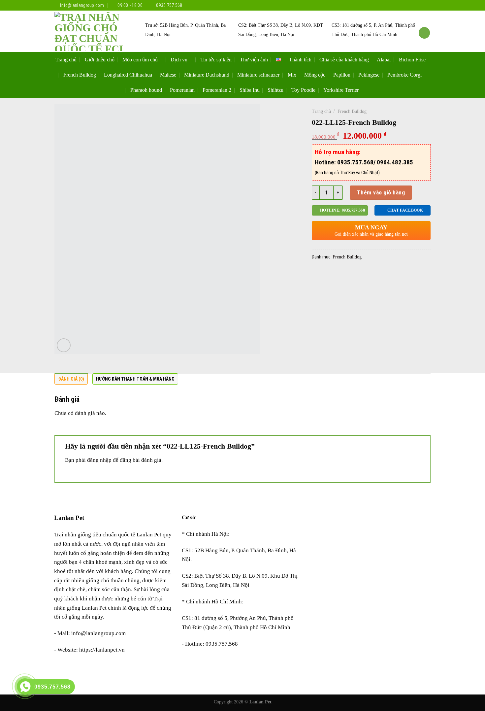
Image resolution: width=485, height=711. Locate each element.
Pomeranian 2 (217, 90)
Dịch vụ (179, 59)
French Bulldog (79, 75)
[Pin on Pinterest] (357, 275)
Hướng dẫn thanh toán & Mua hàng (135, 379)
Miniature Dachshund (206, 75)
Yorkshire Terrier (341, 90)
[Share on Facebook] (318, 275)
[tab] (71, 380)
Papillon (341, 75)
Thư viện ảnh (254, 59)
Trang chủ (66, 59)
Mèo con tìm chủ (140, 59)
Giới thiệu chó (99, 59)
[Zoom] (64, 345)
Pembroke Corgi (404, 75)
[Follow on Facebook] (406, 5)
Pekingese (368, 75)
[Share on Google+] (370, 275)
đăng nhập (99, 460)
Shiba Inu (250, 90)
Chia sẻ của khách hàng (344, 59)
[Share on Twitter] (331, 275)
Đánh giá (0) (71, 379)
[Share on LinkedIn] (383, 275)
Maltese (168, 75)
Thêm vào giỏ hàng (381, 192)
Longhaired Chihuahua (128, 75)
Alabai (384, 59)
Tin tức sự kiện (216, 59)
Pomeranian (182, 90)
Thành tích (300, 59)
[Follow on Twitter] (420, 5)
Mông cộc (314, 75)
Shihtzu (275, 90)
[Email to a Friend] (344, 275)
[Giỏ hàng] (424, 33)
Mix (292, 75)
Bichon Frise (412, 59)
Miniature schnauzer (258, 75)
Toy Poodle (303, 90)
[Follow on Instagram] (413, 5)
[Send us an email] (427, 5)
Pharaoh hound (146, 90)
